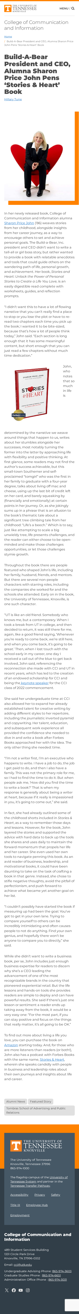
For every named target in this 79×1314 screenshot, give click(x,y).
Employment (20, 1215)
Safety (55, 1195)
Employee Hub (37, 1205)
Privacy (39, 1195)
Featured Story (40, 1101)
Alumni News (15, 1101)
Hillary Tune (13, 99)
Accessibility (19, 1195)
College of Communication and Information (36, 25)
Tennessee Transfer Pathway (30, 1186)
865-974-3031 (57, 1279)
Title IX (15, 1205)
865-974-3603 (62, 1271)
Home (8, 36)
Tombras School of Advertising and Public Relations (36, 1110)
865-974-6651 (51, 1275)
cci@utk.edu (23, 1265)
